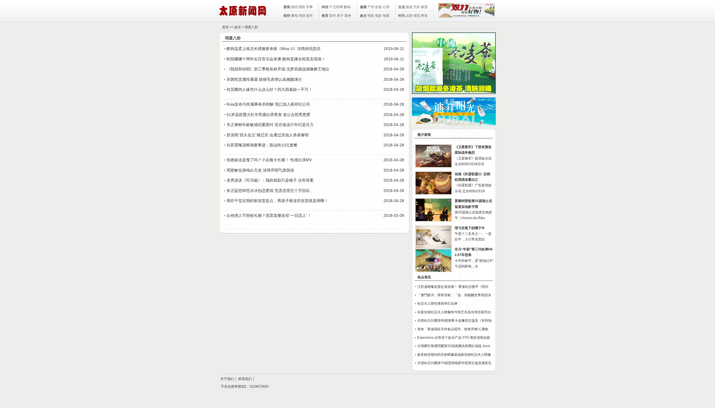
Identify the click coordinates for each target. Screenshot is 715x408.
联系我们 (245, 379)
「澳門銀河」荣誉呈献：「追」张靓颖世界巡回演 (454, 295)
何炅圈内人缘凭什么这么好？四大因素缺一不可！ (270, 89)
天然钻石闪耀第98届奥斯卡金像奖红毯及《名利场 (454, 320)
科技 (325, 7)
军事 (309, 7)
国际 (302, 7)
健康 (363, 7)
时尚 (401, 16)
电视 (386, 16)
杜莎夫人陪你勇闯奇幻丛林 (437, 303)
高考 (347, 16)
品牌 (409, 16)
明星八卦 (251, 27)
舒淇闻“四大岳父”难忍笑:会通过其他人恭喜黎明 (268, 135)
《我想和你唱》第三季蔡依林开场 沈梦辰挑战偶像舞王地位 (278, 69)
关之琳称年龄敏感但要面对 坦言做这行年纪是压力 (270, 124)
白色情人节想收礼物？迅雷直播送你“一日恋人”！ (269, 215)
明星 (371, 16)
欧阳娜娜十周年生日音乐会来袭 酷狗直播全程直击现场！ (276, 59)
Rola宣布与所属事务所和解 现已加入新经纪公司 (268, 104)
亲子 (340, 16)
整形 (424, 16)
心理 (386, 7)
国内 (294, 7)
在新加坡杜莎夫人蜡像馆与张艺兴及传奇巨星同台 (454, 312)
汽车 (416, 7)
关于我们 (227, 379)
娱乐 (363, 16)
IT (330, 7)
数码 (347, 7)
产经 (371, 7)
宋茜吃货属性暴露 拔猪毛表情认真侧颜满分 (264, 79)
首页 (225, 27)
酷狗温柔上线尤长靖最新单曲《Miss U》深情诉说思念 (274, 48)
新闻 (286, 7)
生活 (401, 7)
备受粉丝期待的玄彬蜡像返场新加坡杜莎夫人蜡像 (454, 355)
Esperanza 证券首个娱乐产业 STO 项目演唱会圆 (453, 338)
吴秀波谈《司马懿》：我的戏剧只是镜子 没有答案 (270, 180)
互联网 (338, 7)
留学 (332, 16)
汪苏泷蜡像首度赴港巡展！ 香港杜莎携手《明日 (452, 287)
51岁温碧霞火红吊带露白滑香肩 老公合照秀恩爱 (268, 114)
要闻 (294, 16)
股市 (309, 16)
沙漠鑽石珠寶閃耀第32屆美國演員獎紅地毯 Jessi (453, 346)
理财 (302, 16)
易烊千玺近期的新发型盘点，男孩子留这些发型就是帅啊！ (277, 200)
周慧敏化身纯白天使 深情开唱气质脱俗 (260, 170)
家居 (424, 7)
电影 (378, 16)
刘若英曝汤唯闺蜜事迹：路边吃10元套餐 (262, 145)
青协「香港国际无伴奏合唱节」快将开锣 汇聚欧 (452, 329)
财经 (286, 16)
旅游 (409, 7)
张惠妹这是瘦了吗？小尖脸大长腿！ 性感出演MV (269, 160)
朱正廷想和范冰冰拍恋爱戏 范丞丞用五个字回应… (270, 190)
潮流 (416, 16)
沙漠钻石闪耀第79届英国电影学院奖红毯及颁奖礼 (454, 363)
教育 (325, 16)
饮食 (378, 7)
